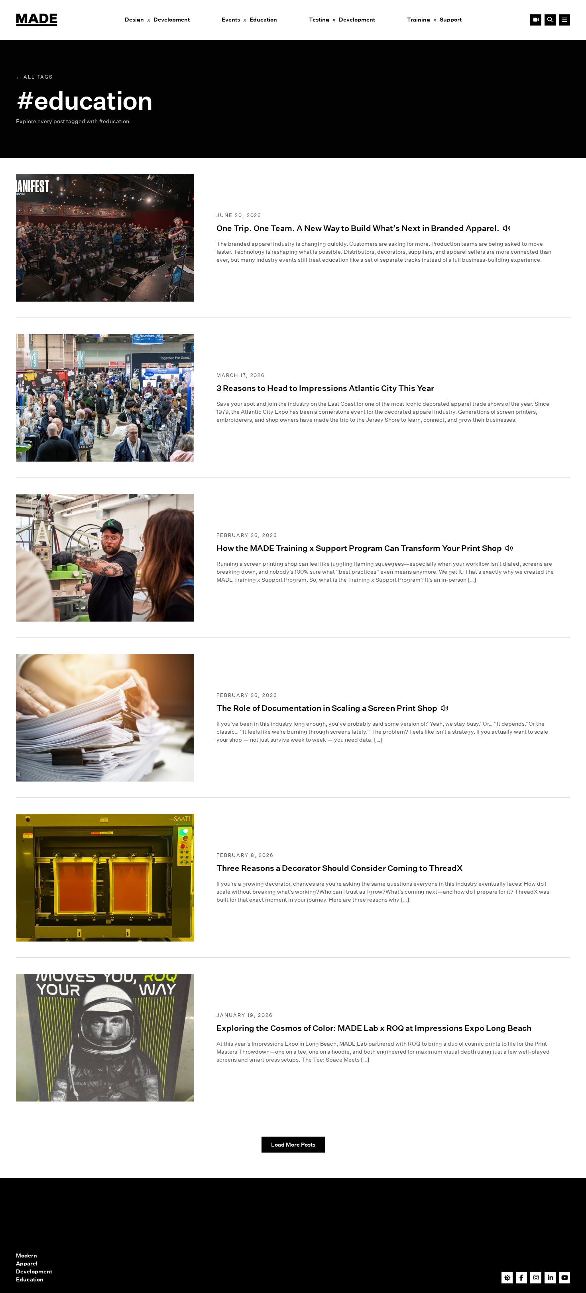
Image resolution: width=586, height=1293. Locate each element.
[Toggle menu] (564, 20)
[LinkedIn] (550, 1278)
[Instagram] (536, 1278)
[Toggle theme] (507, 1277)
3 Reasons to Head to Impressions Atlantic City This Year (325, 388)
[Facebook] (521, 1278)
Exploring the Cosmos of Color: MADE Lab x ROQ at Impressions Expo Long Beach (373, 1028)
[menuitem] (157, 20)
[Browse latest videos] (535, 20)
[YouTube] (564, 1278)
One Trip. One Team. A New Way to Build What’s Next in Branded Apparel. (357, 228)
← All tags (34, 76)
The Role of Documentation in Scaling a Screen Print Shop (326, 708)
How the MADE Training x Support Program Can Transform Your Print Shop (359, 548)
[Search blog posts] (550, 20)
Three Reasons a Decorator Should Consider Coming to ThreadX (339, 868)
